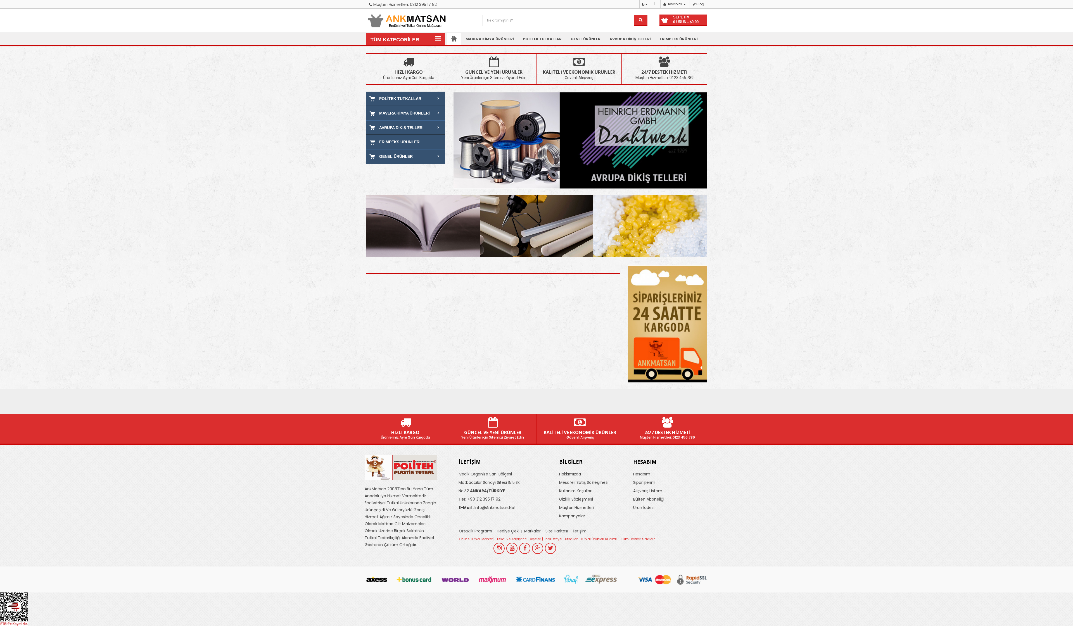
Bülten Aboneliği (648, 499)
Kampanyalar (572, 516)
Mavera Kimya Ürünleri (490, 39)
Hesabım (641, 474)
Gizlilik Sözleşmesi (576, 499)
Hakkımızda (570, 474)
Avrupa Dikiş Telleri (630, 39)
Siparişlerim (644, 482)
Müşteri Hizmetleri (576, 507)
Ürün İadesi (643, 507)
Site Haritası (556, 531)
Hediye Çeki (508, 531)
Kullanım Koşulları (575, 491)
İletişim (580, 531)
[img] (423, 226)
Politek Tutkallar (542, 39)
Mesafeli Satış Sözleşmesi (583, 482)
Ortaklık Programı (475, 531)
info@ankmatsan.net (487, 507)
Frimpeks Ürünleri (679, 39)
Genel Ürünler (585, 39)
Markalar (532, 531)
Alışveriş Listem (647, 491)
